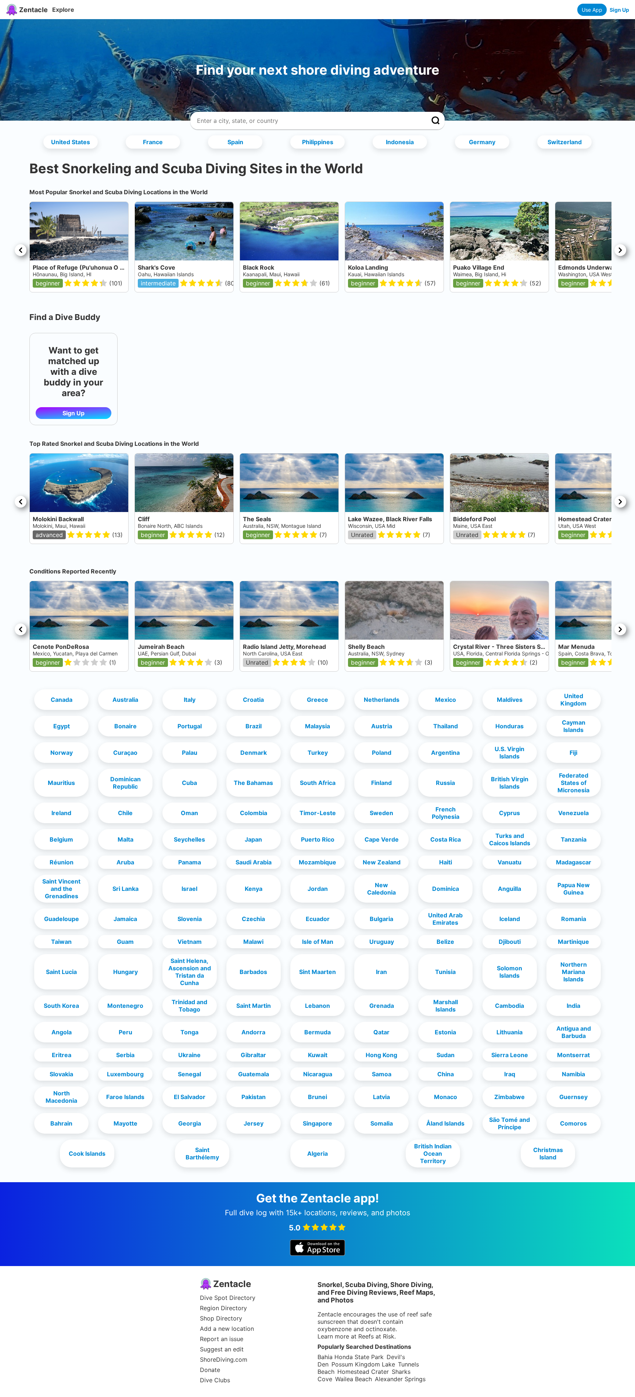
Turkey (318, 752)
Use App (592, 10)
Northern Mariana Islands (573, 972)
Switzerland (565, 142)
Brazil (253, 726)
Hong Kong (381, 1055)
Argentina (445, 752)
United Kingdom (573, 699)
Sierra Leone (509, 1055)
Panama (189, 862)
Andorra (253, 1032)
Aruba (125, 862)
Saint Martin (253, 1005)
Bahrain (61, 1123)
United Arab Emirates (445, 918)
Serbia (125, 1055)
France (153, 142)
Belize (445, 941)
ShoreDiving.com (223, 1359)
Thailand (445, 726)
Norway (61, 752)
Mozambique (317, 862)
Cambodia (509, 1005)
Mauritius (61, 782)
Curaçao (125, 752)
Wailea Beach (353, 1379)
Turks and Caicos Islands (509, 839)
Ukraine (189, 1055)
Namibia (573, 1074)
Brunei (317, 1097)
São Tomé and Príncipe (509, 1123)
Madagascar (573, 862)
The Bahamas (253, 782)
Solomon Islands (509, 971)
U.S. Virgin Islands (509, 752)
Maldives (510, 699)
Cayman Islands (573, 726)
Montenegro (125, 1005)
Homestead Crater (363, 1371)
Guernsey (573, 1097)
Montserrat (573, 1055)
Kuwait (317, 1055)
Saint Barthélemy (202, 1153)
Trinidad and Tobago (189, 1005)
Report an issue (221, 1339)
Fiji (573, 752)
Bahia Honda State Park (351, 1357)
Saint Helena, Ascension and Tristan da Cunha (189, 972)
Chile (125, 813)
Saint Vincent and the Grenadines (61, 889)
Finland (381, 782)
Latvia (381, 1097)
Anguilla (509, 888)
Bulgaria (381, 919)
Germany (482, 142)
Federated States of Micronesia (573, 783)
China (445, 1074)
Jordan (318, 888)
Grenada (381, 1005)
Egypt (61, 726)
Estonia (445, 1032)
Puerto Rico (317, 839)
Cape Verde (382, 839)
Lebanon (317, 1005)
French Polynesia (445, 813)
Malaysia (317, 726)
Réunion (61, 862)
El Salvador (189, 1097)
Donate (210, 1369)
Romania (573, 919)
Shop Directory (221, 1318)
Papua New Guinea (573, 888)
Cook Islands (87, 1153)
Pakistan (253, 1097)
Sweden (381, 813)
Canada (61, 699)
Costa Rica (445, 839)
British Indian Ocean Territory (433, 1153)
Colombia (253, 813)
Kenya (253, 888)
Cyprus (509, 813)
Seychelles (189, 839)
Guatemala (253, 1074)
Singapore (317, 1123)
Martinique (573, 941)
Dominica (445, 888)
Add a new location (227, 1328)
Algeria (317, 1153)
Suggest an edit (222, 1349)
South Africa (318, 782)
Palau (189, 752)
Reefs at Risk (376, 1336)
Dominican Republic (125, 782)
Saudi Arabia (254, 862)
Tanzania (573, 839)
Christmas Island (548, 1153)
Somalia (381, 1123)
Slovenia (189, 919)
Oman (189, 813)
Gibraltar (253, 1055)
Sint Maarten (317, 971)
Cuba (189, 782)
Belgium (61, 839)
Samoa (381, 1074)
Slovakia (61, 1074)
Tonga (189, 1032)
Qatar (381, 1032)
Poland (381, 752)
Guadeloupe (61, 919)
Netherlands (381, 699)
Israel (189, 888)
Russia (445, 782)
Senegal (189, 1074)
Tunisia (445, 971)
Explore (63, 9)
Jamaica (125, 919)
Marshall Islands (445, 1005)
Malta (125, 839)
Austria (381, 726)
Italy (189, 699)
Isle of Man (317, 941)
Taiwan (61, 941)
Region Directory (223, 1308)
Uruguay (381, 941)
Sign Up (619, 10)
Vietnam (189, 941)
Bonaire (125, 726)
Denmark (253, 752)
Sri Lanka (125, 888)
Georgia (189, 1123)
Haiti (445, 862)
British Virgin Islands (509, 782)
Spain (235, 142)
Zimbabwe (509, 1097)
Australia (125, 699)
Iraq (509, 1074)
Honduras (509, 726)
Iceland (509, 919)
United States (70, 142)
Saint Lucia (61, 971)
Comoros (573, 1123)
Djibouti (510, 941)
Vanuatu (509, 862)
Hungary (125, 971)
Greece (317, 699)
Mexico (445, 699)
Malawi (253, 941)
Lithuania (509, 1032)
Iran (381, 971)
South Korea (61, 1005)
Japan (253, 839)
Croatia (253, 699)
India (573, 1005)
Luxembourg (125, 1074)
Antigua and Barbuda (573, 1032)
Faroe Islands (125, 1097)
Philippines (317, 142)
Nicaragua (317, 1074)
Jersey (253, 1123)
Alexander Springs (400, 1379)
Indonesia (400, 142)
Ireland (61, 813)
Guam (125, 941)
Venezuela (573, 813)
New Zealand (382, 862)
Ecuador (318, 919)
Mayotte (125, 1123)
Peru (125, 1032)
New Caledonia (381, 888)
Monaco (445, 1097)
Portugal (189, 726)
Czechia (253, 919)
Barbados (253, 971)
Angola (61, 1032)
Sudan (446, 1055)
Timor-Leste (317, 813)
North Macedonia (61, 1096)
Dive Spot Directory (227, 1297)
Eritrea (61, 1055)
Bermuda (317, 1032)
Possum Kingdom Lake (363, 1364)
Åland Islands (445, 1123)
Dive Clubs (215, 1380)
